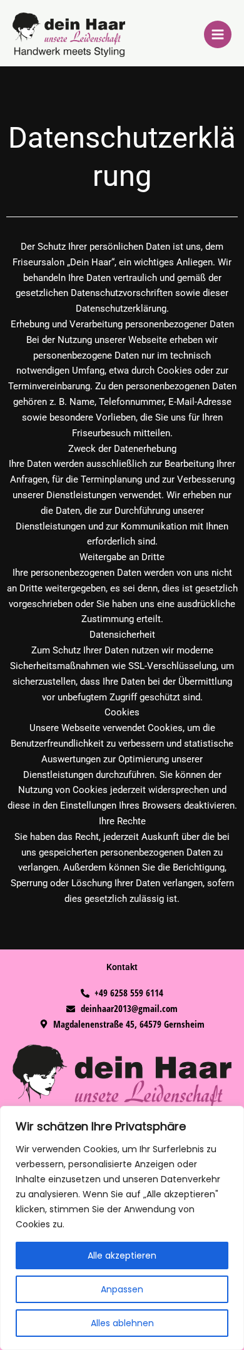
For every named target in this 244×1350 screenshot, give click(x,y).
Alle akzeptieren (122, 1255)
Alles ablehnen (122, 1323)
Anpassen (122, 1289)
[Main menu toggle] (217, 34)
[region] (122, 1228)
